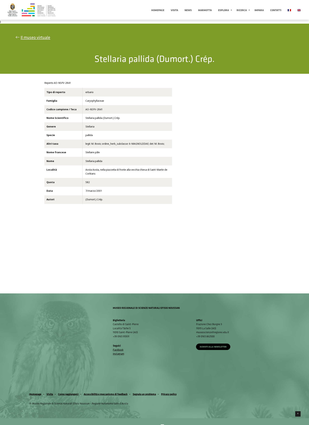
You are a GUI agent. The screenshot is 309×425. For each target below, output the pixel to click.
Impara (259, 10)
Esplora (223, 10)
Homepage (157, 10)
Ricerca (242, 10)
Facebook (118, 349)
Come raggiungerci (68, 394)
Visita (174, 10)
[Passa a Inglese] (299, 10)
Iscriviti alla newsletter (213, 346)
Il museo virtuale (35, 37)
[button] (231, 10)
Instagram (118, 353)
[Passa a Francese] (289, 10)
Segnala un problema (144, 394)
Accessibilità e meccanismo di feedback (105, 394)
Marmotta (205, 10)
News (188, 10)
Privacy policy (168, 394)
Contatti (275, 10)
